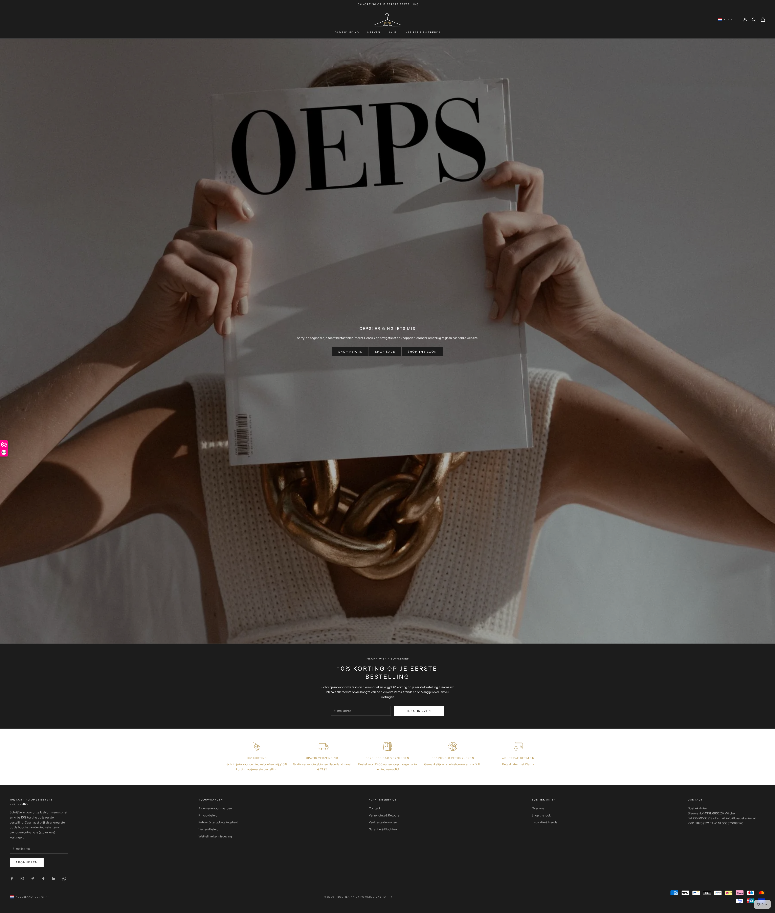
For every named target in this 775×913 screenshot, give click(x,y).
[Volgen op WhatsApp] (64, 879)
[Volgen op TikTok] (43, 879)
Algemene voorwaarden (215, 808)
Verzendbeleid (208, 829)
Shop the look (422, 351)
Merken (373, 32)
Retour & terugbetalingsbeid (218, 822)
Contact (374, 808)
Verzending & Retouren (385, 815)
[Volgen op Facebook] (12, 879)
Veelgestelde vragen (383, 822)
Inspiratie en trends (422, 32)
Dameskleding (347, 32)
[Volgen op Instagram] (22, 879)
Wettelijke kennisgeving (215, 836)
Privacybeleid (207, 815)
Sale (393, 32)
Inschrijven (419, 711)
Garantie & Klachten (383, 829)
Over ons (538, 808)
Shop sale (385, 351)
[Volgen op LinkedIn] (54, 879)
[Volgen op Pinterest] (33, 879)
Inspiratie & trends (544, 822)
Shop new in (350, 351)
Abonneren (27, 862)
